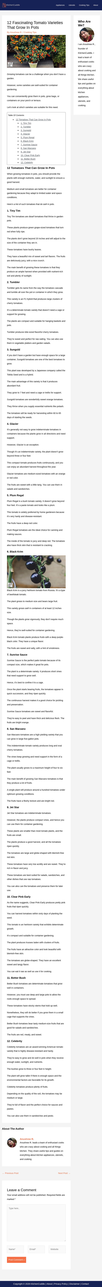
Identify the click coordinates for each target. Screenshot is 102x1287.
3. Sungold (26, 130)
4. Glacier (25, 134)
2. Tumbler (26, 126)
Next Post (64, 1173)
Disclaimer (74, 1284)
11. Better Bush (28, 159)
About (49, 1284)
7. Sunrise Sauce (29, 144)
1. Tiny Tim (26, 123)
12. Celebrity (27, 162)
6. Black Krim (27, 141)
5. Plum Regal (27, 137)
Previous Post (10, 1173)
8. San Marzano (28, 148)
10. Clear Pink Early (30, 155)
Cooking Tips (30, 32)
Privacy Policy (61, 1284)
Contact (85, 1284)
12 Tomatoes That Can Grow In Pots (33, 119)
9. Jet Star (26, 152)
